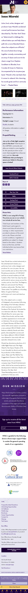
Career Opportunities (7, 515)
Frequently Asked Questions (9, 504)
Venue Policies (7, 252)
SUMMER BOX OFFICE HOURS (14, 549)
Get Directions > (5, 568)
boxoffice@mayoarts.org (8, 534)
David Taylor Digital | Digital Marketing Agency (13, 572)
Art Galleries (5, 508)
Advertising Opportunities (8, 506)
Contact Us (4, 517)
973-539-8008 (12, 531)
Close (14, 583)
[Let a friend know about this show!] (9, 184)
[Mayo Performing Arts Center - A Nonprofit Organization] (14, 2)
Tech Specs (4, 521)
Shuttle (5, 125)
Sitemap (3, 519)
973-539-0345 (10, 564)
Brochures (4, 513)
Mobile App (4, 510)
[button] (14, 110)
